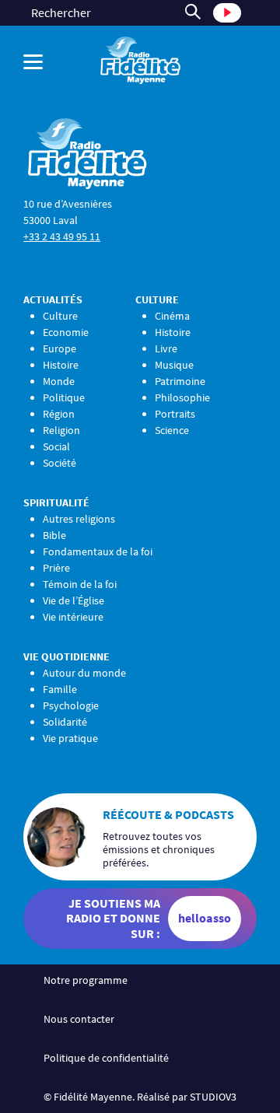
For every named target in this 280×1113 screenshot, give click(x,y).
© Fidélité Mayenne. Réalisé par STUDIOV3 (140, 1097)
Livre (166, 348)
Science (172, 430)
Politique (64, 397)
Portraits (175, 414)
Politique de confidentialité (106, 1058)
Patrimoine (180, 381)
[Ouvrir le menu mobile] (37, 62)
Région (59, 414)
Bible (54, 535)
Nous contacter (79, 1019)
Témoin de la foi (80, 584)
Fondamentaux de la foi (97, 551)
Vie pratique (70, 738)
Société (59, 463)
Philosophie (182, 397)
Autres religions (79, 519)
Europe (59, 348)
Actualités (52, 299)
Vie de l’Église (73, 600)
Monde (59, 381)
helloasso (204, 918)
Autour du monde (84, 673)
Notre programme (86, 980)
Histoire (61, 365)
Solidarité (65, 722)
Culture (60, 316)
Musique (174, 365)
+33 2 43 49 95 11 (61, 236)
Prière (56, 568)
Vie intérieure (73, 617)
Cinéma (172, 316)
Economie (66, 332)
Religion (61, 430)
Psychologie (71, 705)
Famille (60, 689)
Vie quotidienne (66, 656)
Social (56, 446)
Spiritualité (56, 502)
